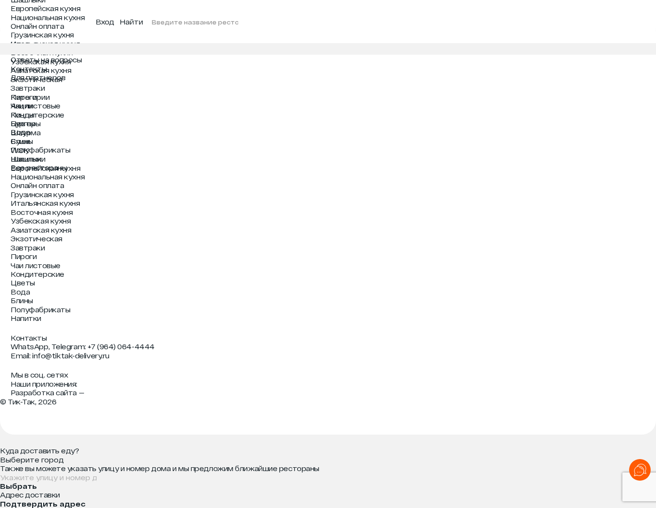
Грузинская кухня (42, 34)
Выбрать (18, 486)
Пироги (23, 97)
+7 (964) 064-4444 (120, 346)
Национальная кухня (48, 17)
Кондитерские (37, 114)
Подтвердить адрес (42, 504)
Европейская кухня (45, 8)
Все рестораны (39, 167)
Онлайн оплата (37, 26)
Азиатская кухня (41, 70)
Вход (105, 21)
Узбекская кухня (41, 61)
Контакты (29, 337)
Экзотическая (36, 79)
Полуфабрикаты (40, 149)
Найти (131, 21)
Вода (20, 132)
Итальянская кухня (45, 43)
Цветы (23, 123)
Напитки (26, 158)
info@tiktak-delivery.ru (70, 355)
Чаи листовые (36, 105)
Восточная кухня (42, 52)
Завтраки (28, 87)
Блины (22, 141)
